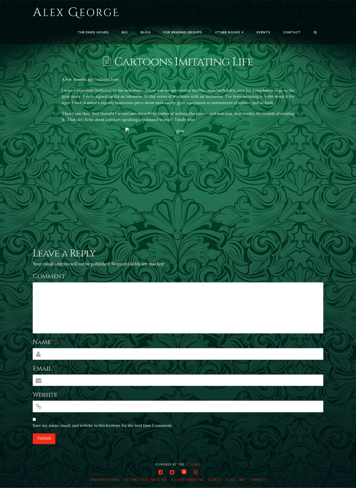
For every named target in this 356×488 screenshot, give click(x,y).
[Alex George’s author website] (76, 13)
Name (43, 342)
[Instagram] (195, 472)
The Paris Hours (105, 479)
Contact (258, 479)
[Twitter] (172, 472)
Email (44, 368)
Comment (49, 276)
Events (214, 479)
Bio (242, 479)
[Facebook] (160, 472)
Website (45, 395)
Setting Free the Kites (145, 479)
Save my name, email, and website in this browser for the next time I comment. (102, 425)
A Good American (187, 479)
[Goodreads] (184, 472)
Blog (230, 479)
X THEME (193, 464)
